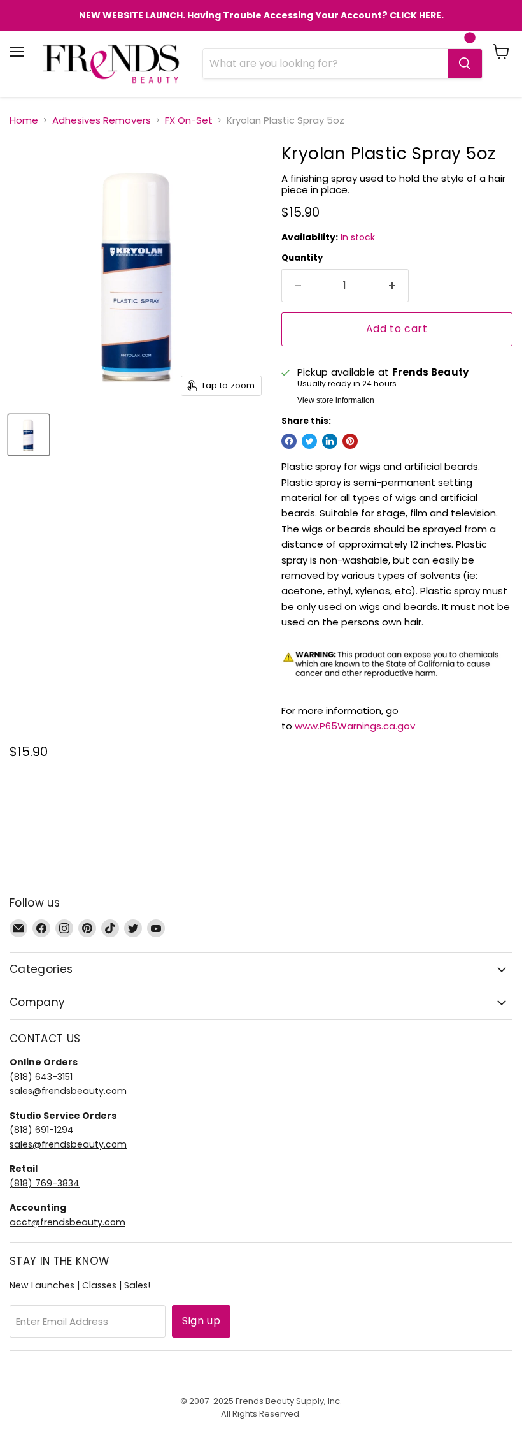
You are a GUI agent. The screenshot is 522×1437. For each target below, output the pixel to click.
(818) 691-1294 (42, 1129)
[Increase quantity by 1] (392, 285)
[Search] (465, 63)
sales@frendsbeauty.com (68, 1090)
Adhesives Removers (101, 120)
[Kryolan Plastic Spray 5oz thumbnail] (28, 434)
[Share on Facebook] (289, 441)
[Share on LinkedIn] (329, 441)
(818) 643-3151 (41, 1076)
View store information (335, 400)
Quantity (302, 258)
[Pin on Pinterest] (350, 441)
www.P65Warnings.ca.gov (355, 726)
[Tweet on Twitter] (309, 441)
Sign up (201, 1320)
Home (24, 120)
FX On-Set (189, 120)
